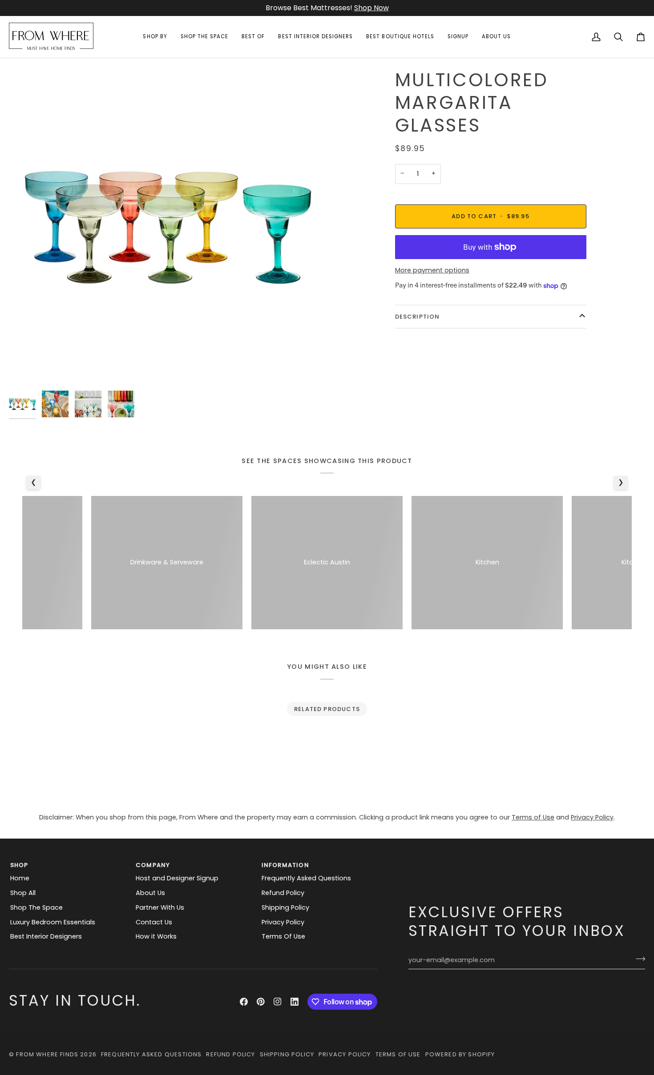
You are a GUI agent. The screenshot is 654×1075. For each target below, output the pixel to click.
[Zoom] (25, 369)
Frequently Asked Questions (306, 878)
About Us (150, 892)
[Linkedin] (295, 1002)
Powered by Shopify (460, 1054)
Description (417, 316)
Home (19, 878)
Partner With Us (160, 907)
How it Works (156, 936)
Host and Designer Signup (177, 878)
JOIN (352, 8)
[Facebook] (244, 1002)
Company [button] (153, 865)
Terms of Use (533, 817)
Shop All (23, 892)
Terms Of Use (283, 936)
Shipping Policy (285, 907)
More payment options (432, 270)
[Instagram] (278, 1002)
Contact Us (154, 922)
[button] (155, 37)
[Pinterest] (261, 1002)
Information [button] (285, 865)
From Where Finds (47, 1054)
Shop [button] (19, 865)
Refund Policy (283, 892)
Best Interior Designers (46, 936)
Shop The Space (36, 907)
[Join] (637, 959)
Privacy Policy (592, 817)
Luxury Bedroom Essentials (52, 922)
